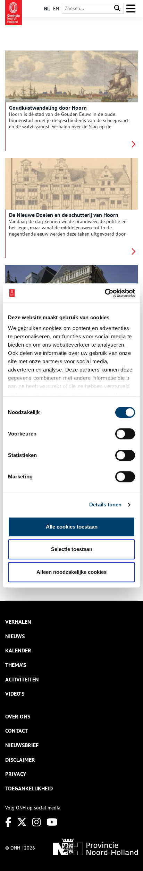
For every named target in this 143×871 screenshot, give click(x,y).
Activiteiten (22, 679)
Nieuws (15, 636)
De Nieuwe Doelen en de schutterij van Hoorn (63, 214)
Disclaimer (20, 759)
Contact (16, 730)
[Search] (117, 8)
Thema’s (15, 664)
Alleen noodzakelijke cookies (71, 572)
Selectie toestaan (71, 549)
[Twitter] (22, 822)
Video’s (14, 693)
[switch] (125, 433)
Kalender (18, 650)
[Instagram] (36, 822)
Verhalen (18, 621)
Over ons (17, 716)
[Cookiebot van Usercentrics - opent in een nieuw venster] (104, 292)
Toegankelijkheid (29, 788)
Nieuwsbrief (22, 745)
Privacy (15, 773)
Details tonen (105, 504)
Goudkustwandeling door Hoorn (48, 107)
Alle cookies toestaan (72, 527)
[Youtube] (52, 822)
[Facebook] (8, 822)
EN (56, 9)
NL (47, 9)
